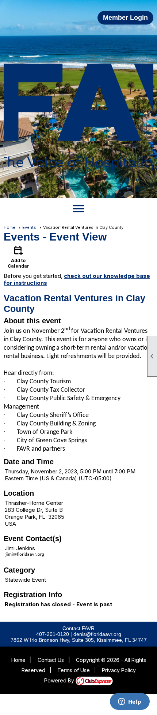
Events (29, 227)
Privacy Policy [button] (119, 670)
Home (9, 227)
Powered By (60, 680)
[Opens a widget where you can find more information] (130, 702)
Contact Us (51, 660)
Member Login (125, 17)
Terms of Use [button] (73, 670)
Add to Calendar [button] (18, 256)
